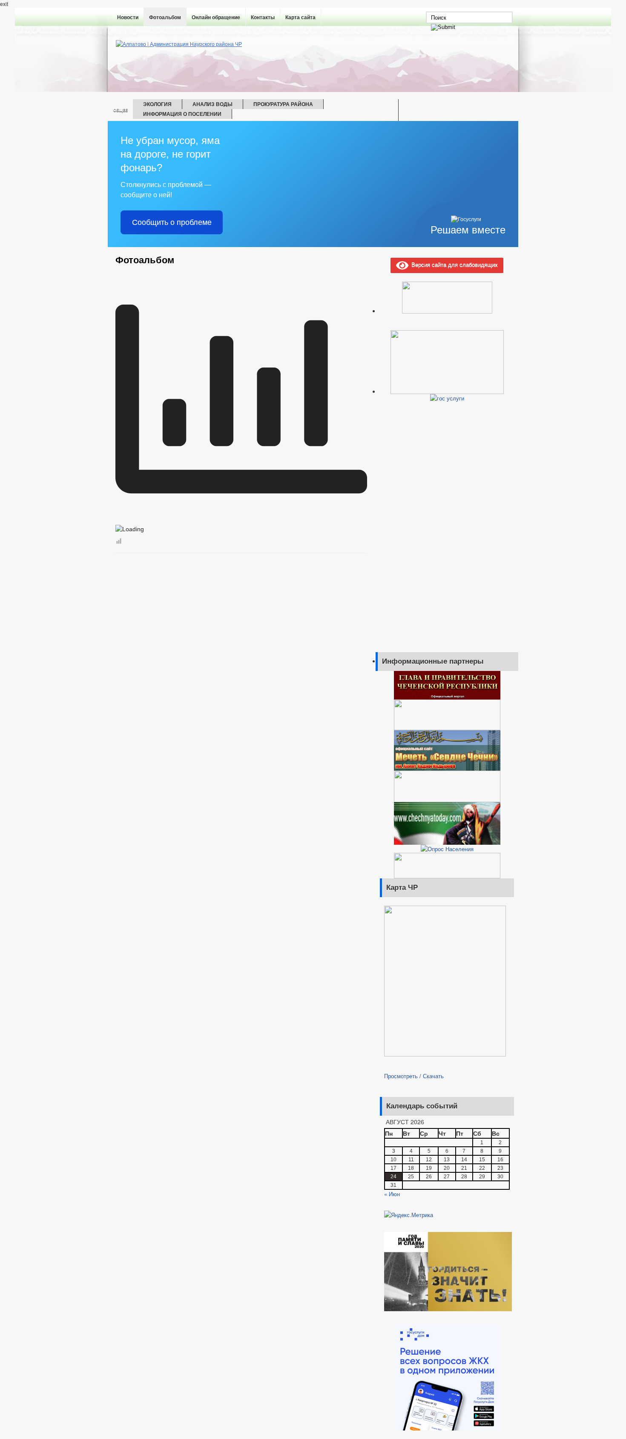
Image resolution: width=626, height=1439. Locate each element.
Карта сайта (300, 17)
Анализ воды (212, 104)
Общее (120, 110)
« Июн (392, 1194)
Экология (157, 104)
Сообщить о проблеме (172, 222)
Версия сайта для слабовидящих (453, 264)
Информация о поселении (182, 114)
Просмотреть (401, 1076)
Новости (127, 17)
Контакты (263, 17)
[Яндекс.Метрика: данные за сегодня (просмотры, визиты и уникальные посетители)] (408, 1215)
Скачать (433, 1076)
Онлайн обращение (216, 17)
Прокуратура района (283, 104)
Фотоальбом (165, 17)
